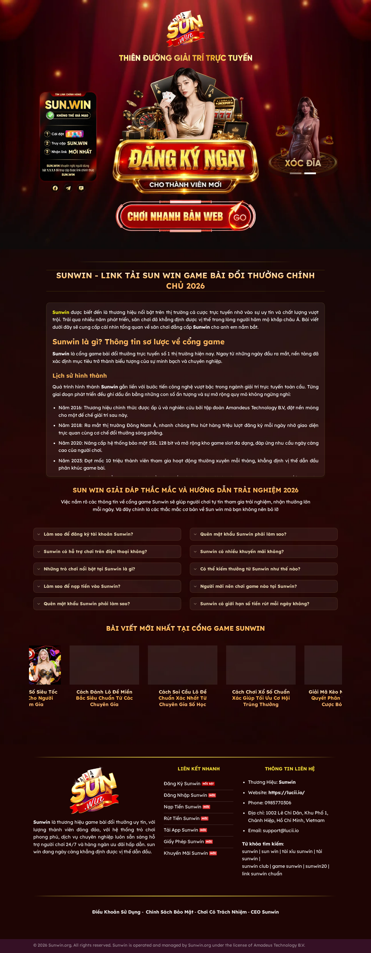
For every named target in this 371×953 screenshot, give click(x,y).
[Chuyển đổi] (38, 535)
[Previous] (23, 670)
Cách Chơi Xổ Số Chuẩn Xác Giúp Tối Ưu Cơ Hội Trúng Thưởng (225, 698)
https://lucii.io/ (286, 792)
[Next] (348, 670)
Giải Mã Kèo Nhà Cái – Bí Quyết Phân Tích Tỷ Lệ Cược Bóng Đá (303, 698)
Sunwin (60, 312)
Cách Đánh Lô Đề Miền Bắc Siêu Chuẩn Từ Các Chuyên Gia (68, 698)
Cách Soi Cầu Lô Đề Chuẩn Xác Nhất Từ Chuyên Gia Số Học (146, 698)
